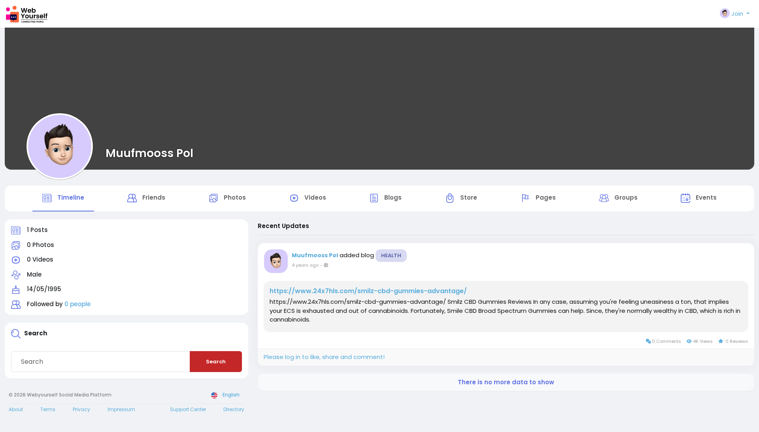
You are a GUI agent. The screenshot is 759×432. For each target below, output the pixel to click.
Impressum (121, 409)
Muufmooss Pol (149, 153)
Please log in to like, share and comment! (324, 357)
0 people (77, 304)
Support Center (188, 409)
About (16, 409)
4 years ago (305, 265)
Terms (47, 409)
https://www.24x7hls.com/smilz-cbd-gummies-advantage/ (368, 291)
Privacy (81, 409)
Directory (233, 409)
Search (216, 361)
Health (391, 255)
